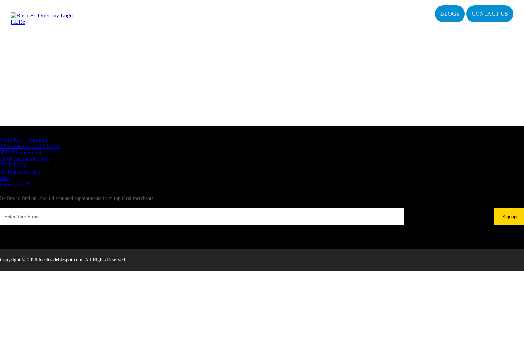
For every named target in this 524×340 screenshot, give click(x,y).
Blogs (449, 14)
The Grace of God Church (30, 146)
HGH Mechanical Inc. (25, 159)
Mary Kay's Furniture (24, 140)
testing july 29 (16, 184)
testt (4, 178)
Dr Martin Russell (20, 172)
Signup (509, 216)
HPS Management (20, 152)
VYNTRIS (12, 165)
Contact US (490, 14)
